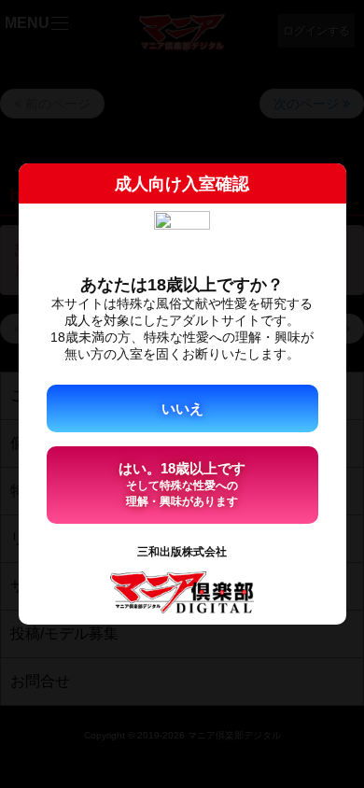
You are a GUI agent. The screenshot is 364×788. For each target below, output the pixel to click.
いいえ (182, 408)
